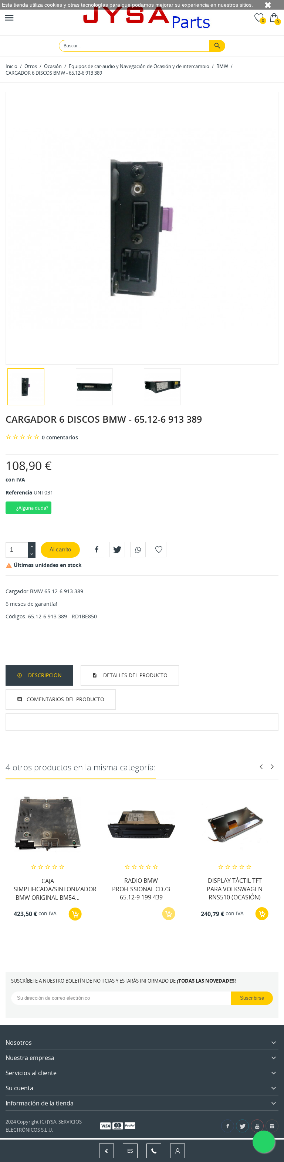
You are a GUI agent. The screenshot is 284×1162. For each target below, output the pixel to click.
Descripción (44, 675)
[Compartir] (96, 549)
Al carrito (60, 549)
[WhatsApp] (138, 549)
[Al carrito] (75, 914)
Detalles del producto (135, 675)
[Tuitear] (117, 549)
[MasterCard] (117, 1125)
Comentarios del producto (65, 699)
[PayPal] (130, 1125)
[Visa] (105, 1125)
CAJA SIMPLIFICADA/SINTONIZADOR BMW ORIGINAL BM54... (55, 889)
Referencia (19, 492)
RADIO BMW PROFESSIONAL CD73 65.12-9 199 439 (141, 888)
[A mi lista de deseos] (158, 549)
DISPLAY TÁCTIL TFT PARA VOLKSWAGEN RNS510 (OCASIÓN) (235, 888)
